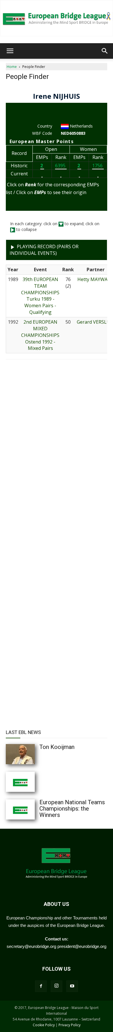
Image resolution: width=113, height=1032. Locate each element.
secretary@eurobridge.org (31, 946)
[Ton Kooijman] (32, 754)
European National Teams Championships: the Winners (72, 808)
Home (12, 66)
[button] (10, 51)
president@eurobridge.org (81, 946)
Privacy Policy (70, 1024)
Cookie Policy (44, 1024)
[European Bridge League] (56, 18)
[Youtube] (72, 986)
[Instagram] (56, 986)
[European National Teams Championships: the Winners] (32, 809)
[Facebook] (41, 986)
